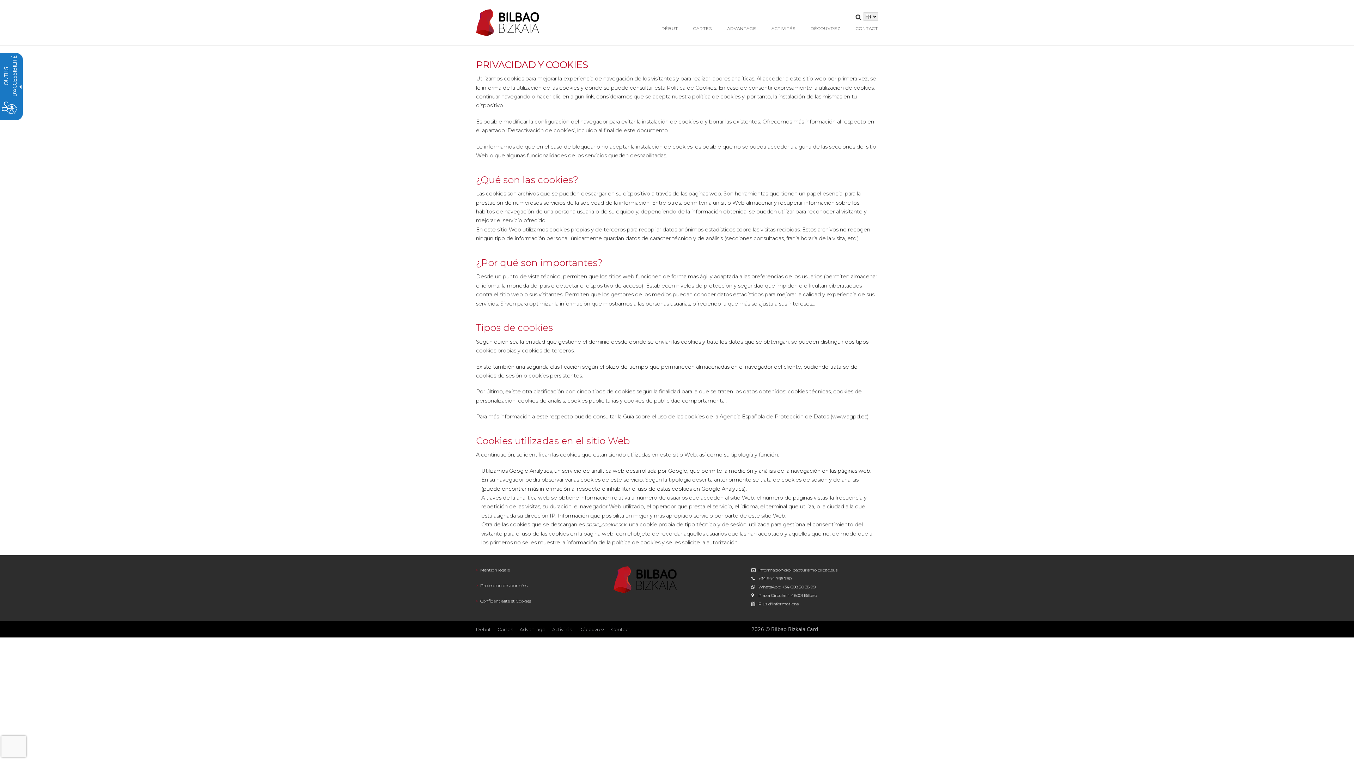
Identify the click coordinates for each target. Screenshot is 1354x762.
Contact (620, 629)
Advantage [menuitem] (741, 28)
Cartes (505, 629)
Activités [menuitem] (783, 28)
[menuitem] (539, 570)
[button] (858, 18)
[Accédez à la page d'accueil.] (507, 21)
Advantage (532, 629)
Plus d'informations (778, 603)
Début (483, 629)
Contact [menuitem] (867, 28)
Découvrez (591, 629)
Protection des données (503, 585)
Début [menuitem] (669, 28)
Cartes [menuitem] (702, 28)
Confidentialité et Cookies (505, 601)
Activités (562, 629)
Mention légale (495, 570)
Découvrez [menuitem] (826, 28)
